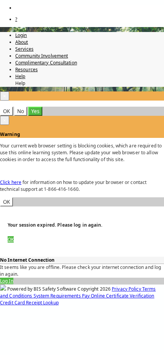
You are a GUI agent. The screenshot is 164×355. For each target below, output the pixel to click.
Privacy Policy (127, 289)
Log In (6, 281)
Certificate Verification (130, 296)
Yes (35, 111)
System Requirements (58, 296)
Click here (10, 182)
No (20, 111)
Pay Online (94, 296)
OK (6, 111)
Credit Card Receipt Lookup (29, 302)
